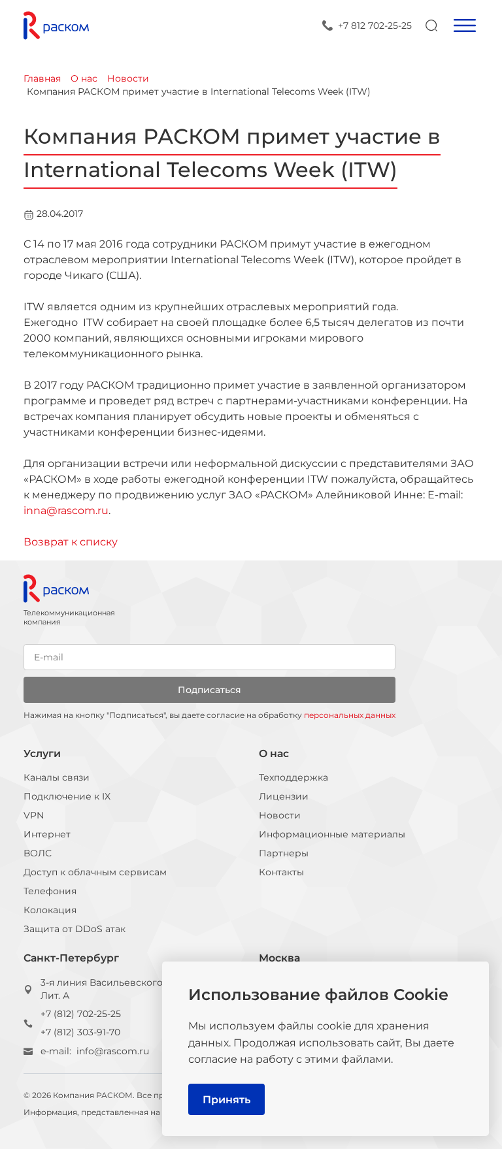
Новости (280, 815)
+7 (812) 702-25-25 (81, 1014)
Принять (226, 1099)
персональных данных (349, 715)
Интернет (47, 834)
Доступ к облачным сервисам (95, 872)
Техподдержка (293, 777)
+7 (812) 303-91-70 (80, 1032)
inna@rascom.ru (66, 510)
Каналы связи (57, 777)
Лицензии (284, 796)
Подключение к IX (67, 796)
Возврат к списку (71, 542)
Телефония (50, 891)
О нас (274, 753)
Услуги (42, 753)
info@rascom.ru (112, 1051)
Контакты (281, 872)
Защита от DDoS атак (75, 929)
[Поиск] (431, 25)
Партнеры (284, 853)
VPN (34, 815)
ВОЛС (38, 853)
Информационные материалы (332, 834)
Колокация (50, 910)
